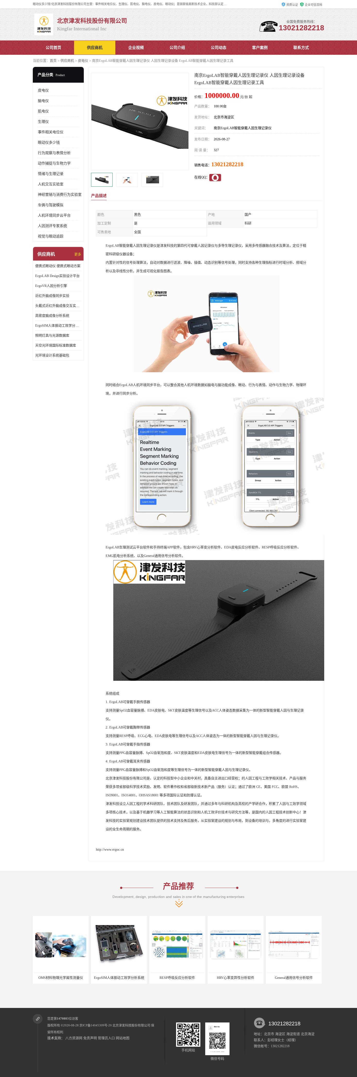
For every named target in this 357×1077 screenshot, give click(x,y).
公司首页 (53, 48)
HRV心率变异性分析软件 (177, 978)
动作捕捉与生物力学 (54, 163)
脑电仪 (43, 101)
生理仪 (43, 122)
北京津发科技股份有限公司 (131, 1025)
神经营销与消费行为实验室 (60, 195)
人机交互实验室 (50, 184)
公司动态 (218, 48)
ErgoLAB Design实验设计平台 (57, 276)
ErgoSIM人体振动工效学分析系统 (58, 325)
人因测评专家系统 (52, 226)
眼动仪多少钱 (49, 142)
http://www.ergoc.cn (110, 849)
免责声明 (90, 1038)
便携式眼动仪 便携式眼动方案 (57, 266)
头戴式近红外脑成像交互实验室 (58, 306)
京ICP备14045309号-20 (95, 1025)
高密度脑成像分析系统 (52, 315)
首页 (53, 61)
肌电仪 (43, 111)
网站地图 (122, 1038)
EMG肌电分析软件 (294, 978)
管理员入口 (106, 1038)
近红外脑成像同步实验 (52, 296)
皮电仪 (83, 61)
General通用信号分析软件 (236, 978)
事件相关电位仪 (50, 132)
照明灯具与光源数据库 (52, 335)
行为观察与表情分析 (54, 153)
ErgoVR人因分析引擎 (51, 286)
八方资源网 (73, 1038)
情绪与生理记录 (50, 174)
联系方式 (301, 48)
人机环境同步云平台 (54, 215)
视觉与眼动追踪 (50, 236)
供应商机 (94, 48)
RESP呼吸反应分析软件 (119, 978)
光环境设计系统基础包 (52, 355)
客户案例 (260, 48)
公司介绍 (177, 48)
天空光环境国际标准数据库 (55, 345)
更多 (77, 254)
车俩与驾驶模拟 (50, 205)
